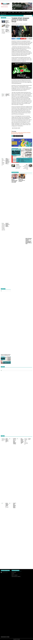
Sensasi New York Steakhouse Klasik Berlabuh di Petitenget (7, 505)
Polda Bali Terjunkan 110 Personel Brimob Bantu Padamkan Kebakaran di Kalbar (14, 441)
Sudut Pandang (29, 12)
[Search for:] (28, 15)
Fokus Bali (5, 12)
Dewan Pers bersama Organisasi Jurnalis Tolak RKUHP (7, 21)
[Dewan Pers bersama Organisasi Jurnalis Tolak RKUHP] (3, 21)
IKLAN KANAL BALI (14, 572)
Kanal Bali (13, 573)
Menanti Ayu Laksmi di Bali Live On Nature (22, 180)
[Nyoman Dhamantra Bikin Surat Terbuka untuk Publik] (15, 176)
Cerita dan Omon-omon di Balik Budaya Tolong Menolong (8, 26)
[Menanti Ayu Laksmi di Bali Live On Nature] (22, 176)
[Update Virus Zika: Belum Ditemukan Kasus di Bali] (3, 470)
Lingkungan (23, 12)
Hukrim (13, 12)
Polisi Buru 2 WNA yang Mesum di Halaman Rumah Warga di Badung (14, 505)
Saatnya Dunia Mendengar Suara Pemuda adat (8, 95)
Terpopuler (3, 17)
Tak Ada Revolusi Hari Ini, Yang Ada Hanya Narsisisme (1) (8, 30)
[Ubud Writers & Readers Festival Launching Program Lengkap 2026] (18, 470)
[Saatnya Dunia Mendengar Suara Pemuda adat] (3, 125)
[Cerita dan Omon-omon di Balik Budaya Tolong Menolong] (3, 25)
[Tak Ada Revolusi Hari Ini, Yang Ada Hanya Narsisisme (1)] (3, 61)
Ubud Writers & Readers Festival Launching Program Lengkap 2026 (22, 441)
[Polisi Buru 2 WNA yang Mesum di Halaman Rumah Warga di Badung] (11, 534)
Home (1, 12)
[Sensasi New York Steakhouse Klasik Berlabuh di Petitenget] (3, 534)
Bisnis (19, 12)
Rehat (16, 12)
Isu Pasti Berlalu (29, 439)
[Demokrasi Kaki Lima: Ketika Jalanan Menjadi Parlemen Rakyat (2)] (3, 255)
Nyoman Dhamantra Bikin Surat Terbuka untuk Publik (14, 181)
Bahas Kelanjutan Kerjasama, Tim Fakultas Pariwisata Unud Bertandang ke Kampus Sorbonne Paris (29, 241)
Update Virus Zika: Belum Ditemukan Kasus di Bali (7, 440)
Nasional (9, 12)
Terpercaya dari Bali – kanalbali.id (16, 576)
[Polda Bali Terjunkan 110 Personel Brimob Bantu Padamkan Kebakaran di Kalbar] (11, 470)
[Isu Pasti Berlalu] (26, 470)
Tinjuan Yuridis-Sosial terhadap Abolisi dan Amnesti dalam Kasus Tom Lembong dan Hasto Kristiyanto (8, 161)
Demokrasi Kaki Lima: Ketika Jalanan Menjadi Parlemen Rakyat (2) (8, 225)
